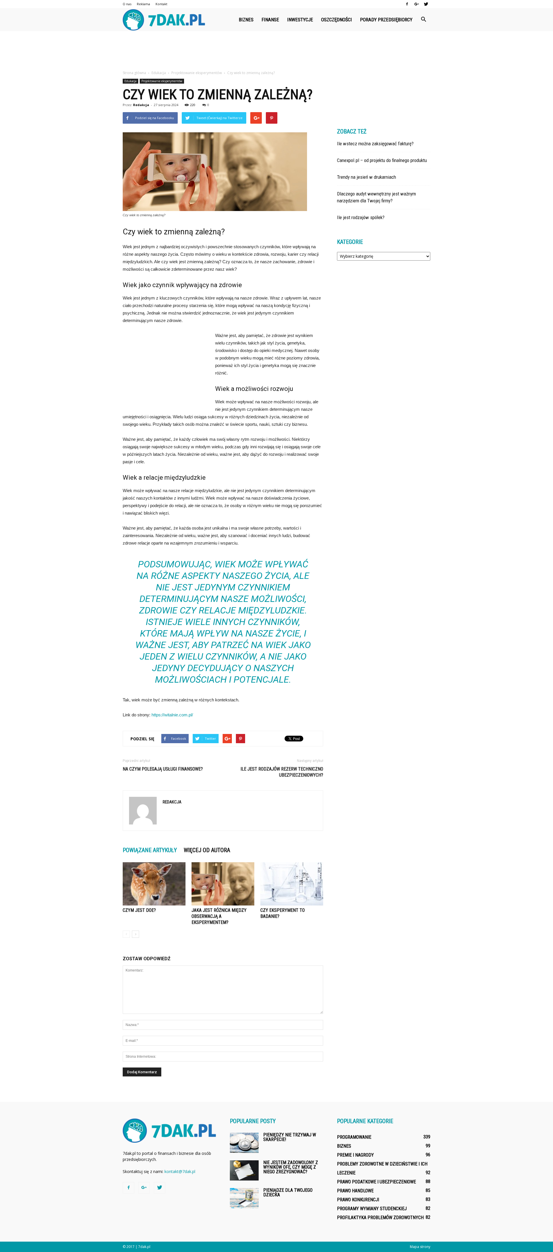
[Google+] (416, 4)
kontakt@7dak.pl (179, 1171)
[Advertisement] (276, 51)
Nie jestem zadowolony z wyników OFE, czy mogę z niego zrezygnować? (290, 1167)
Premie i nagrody (355, 1155)
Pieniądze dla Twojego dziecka (288, 1192)
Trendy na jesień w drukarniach (366, 177)
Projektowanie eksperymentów (161, 81)
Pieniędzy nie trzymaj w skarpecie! (289, 1137)
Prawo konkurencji (358, 1199)
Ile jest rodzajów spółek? (361, 217)
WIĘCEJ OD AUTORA (207, 850)
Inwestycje (300, 19)
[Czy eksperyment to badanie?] (291, 883)
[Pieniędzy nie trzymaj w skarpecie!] (244, 1143)
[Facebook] (407, 4)
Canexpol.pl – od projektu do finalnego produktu (382, 160)
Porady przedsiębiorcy (386, 19)
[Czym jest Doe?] (154, 883)
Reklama (143, 4)
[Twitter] (426, 4)
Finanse (270, 19)
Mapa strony (420, 1246)
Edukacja (130, 81)
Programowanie (354, 1137)
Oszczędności (336, 19)
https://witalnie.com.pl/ (172, 714)
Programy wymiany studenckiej (372, 1208)
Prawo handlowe (355, 1190)
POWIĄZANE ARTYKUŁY (150, 850)
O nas (127, 4)
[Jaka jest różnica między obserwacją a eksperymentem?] (223, 883)
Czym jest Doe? (139, 910)
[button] (423, 20)
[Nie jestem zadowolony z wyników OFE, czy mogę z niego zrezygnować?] (244, 1170)
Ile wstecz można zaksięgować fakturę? (375, 143)
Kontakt (161, 4)
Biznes (246, 19)
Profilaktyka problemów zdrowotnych (380, 1217)
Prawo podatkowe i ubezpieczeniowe (376, 1182)
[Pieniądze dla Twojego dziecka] (244, 1198)
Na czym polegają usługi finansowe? (163, 769)
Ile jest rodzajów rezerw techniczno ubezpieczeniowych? (281, 772)
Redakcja (141, 105)
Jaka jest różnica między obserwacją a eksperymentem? (219, 916)
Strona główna (134, 72)
